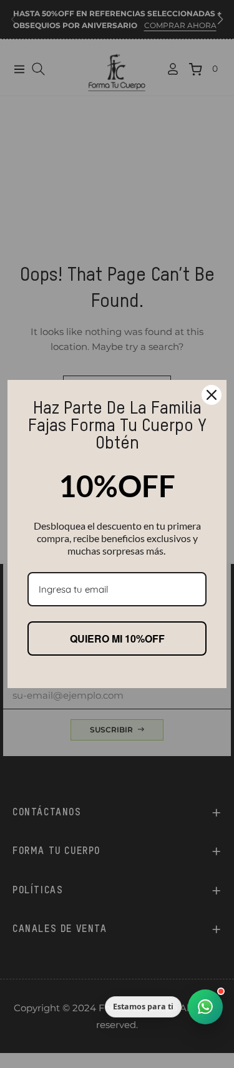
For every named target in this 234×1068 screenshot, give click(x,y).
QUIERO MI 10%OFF (117, 638)
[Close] (212, 395)
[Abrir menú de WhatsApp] (205, 1006)
